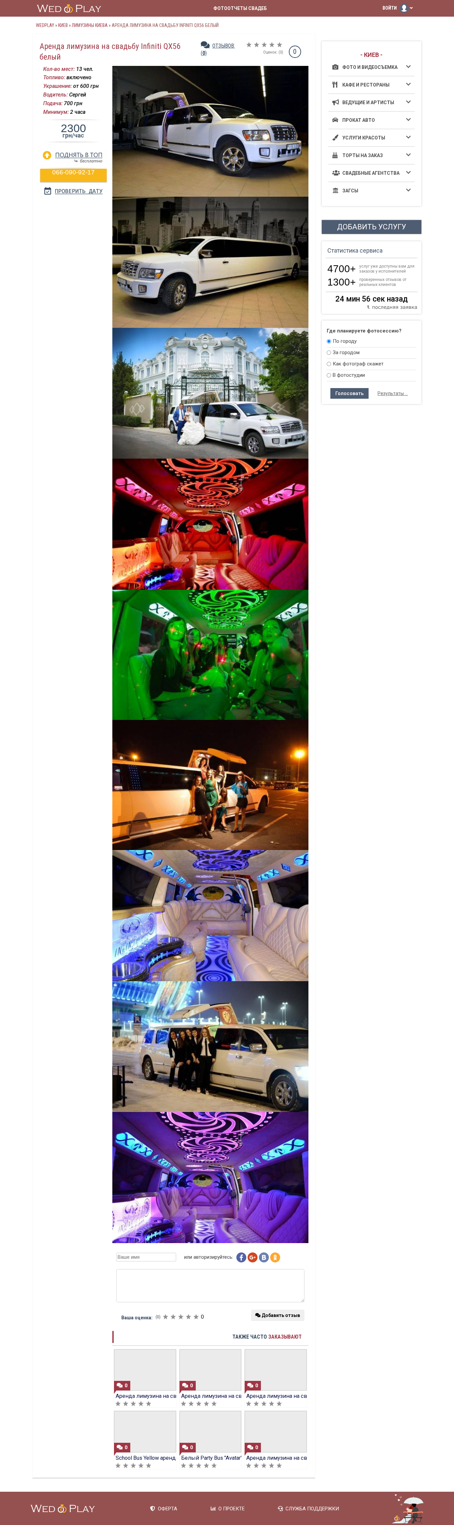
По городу (345, 341)
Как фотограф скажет (358, 364)
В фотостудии (349, 375)
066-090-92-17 (73, 172)
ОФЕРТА (166, 1509)
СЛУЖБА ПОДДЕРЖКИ (311, 1509)
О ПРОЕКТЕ (230, 1509)
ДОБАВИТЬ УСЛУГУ (371, 227)
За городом (346, 352)
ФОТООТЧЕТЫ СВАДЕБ (240, 8)
